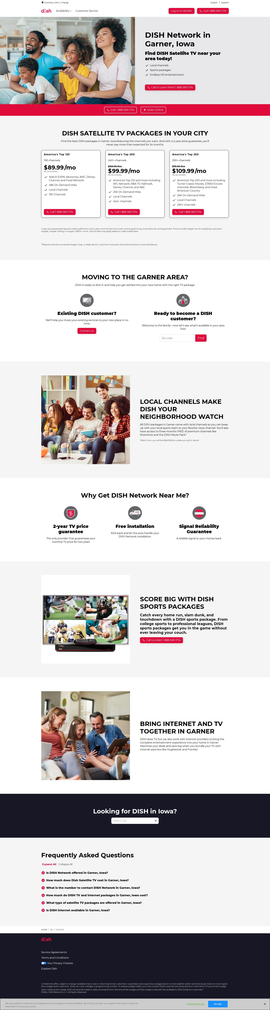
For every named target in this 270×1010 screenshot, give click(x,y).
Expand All (49, 864)
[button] (156, 820)
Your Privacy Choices (60, 963)
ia (51, 929)
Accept (218, 1004)
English (213, 2)
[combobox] (131, 821)
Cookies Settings (196, 1004)
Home (44, 929)
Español (225, 2)
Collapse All (65, 864)
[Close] (264, 1004)
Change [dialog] (64, 2)
